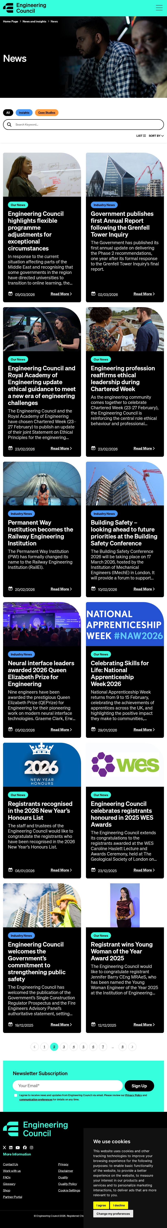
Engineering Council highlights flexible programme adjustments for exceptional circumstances (36, 231)
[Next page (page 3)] (132, 1047)
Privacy (63, 1164)
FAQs (7, 1177)
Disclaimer (65, 1170)
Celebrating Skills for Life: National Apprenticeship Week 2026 (120, 673)
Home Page (10, 21)
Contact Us (10, 1164)
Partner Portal (12, 1196)
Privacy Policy (133, 1095)
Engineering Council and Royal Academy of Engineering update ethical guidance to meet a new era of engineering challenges (42, 385)
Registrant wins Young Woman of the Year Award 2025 (122, 951)
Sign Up (139, 1085)
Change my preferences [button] (113, 1213)
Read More (60, 294)
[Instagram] (31, 1148)
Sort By (155, 136)
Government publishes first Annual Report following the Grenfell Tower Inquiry (122, 224)
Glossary (9, 1183)
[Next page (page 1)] (35, 1047)
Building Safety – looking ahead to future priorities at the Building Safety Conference (124, 532)
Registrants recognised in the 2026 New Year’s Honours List (40, 810)
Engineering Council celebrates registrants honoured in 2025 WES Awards (122, 814)
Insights (24, 112)
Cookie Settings (69, 1190)
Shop (6, 1190)
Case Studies (46, 112)
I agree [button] (101, 1205)
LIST (139, 136)
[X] (4, 1148)
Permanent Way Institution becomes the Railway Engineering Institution (40, 532)
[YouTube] (18, 1148)
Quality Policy (67, 1183)
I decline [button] (119, 1205)
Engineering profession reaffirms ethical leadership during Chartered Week (123, 378)
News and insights (34, 21)
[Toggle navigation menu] (159, 7)
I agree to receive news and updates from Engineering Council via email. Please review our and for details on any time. (83, 1097)
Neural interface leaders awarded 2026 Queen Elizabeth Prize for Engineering (41, 673)
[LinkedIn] (10, 1148)
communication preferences (35, 1099)
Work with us (12, 1170)
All (8, 112)
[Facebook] (25, 1148)
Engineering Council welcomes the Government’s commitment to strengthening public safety (37, 961)
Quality (63, 1177)
